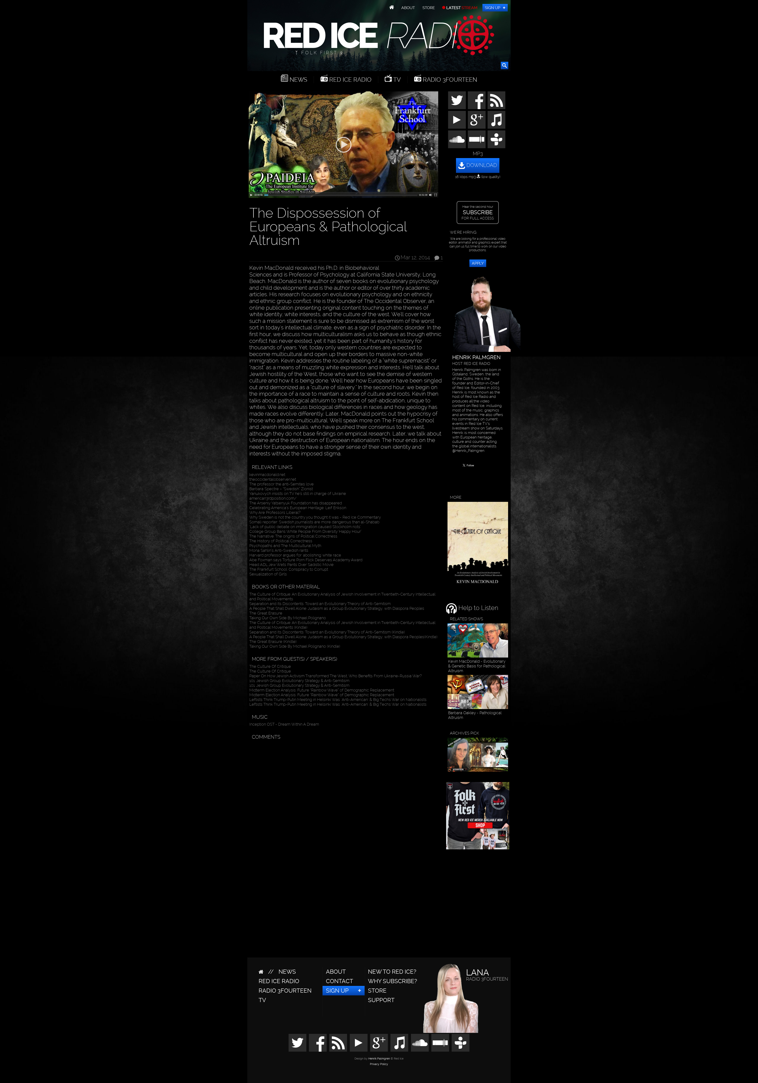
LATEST (461, 7)
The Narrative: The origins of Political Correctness (293, 536)
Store (428, 7)
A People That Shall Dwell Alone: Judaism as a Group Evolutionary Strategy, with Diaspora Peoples (336, 608)
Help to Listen (477, 608)
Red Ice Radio (349, 79)
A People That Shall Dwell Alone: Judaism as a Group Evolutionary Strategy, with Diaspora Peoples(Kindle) (343, 636)
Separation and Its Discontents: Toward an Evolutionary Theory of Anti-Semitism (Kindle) (327, 632)
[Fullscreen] (435, 195)
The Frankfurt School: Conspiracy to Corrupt (288, 569)
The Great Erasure (265, 613)
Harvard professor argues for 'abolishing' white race (295, 555)
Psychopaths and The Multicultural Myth (285, 545)
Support (381, 1000)
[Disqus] (345, 791)
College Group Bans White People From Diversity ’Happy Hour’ (305, 531)
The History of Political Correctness (280, 541)
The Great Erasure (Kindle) (272, 641)
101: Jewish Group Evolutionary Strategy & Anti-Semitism (299, 680)
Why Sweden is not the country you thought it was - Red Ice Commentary (315, 517)
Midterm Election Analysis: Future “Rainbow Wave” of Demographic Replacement (321, 690)
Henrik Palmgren (379, 1058)
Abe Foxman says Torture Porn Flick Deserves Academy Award (305, 559)
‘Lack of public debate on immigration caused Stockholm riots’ (305, 526)
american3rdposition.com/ (272, 498)
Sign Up (492, 7)
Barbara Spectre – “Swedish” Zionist (281, 488)
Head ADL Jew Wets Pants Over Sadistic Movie (291, 564)
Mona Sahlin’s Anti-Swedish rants (278, 550)
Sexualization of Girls (268, 574)
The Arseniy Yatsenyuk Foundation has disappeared (295, 503)
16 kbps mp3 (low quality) (477, 177)
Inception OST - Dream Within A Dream (284, 724)
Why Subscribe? (392, 981)
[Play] (251, 195)
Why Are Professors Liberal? (274, 512)
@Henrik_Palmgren (468, 451)
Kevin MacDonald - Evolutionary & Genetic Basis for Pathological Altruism (476, 666)
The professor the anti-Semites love (281, 484)
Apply (478, 263)
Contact (339, 981)
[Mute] (430, 195)
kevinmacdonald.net (267, 474)
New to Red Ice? (392, 971)
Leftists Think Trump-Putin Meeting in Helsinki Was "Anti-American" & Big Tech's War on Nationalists (338, 699)
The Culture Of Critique (270, 666)
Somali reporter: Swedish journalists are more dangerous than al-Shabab (314, 522)
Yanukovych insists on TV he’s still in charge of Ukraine (297, 493)
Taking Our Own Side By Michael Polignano (287, 618)
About (408, 7)
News (297, 79)
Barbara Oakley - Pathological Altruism (474, 715)
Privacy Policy (379, 1064)
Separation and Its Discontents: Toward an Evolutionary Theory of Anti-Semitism (320, 603)
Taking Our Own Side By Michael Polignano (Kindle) (294, 646)
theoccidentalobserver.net (272, 479)
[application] (343, 144)
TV (396, 79)
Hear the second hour (478, 212)
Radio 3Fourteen (449, 79)
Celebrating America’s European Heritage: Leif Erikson (297, 507)
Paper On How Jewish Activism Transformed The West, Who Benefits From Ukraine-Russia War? (335, 676)
